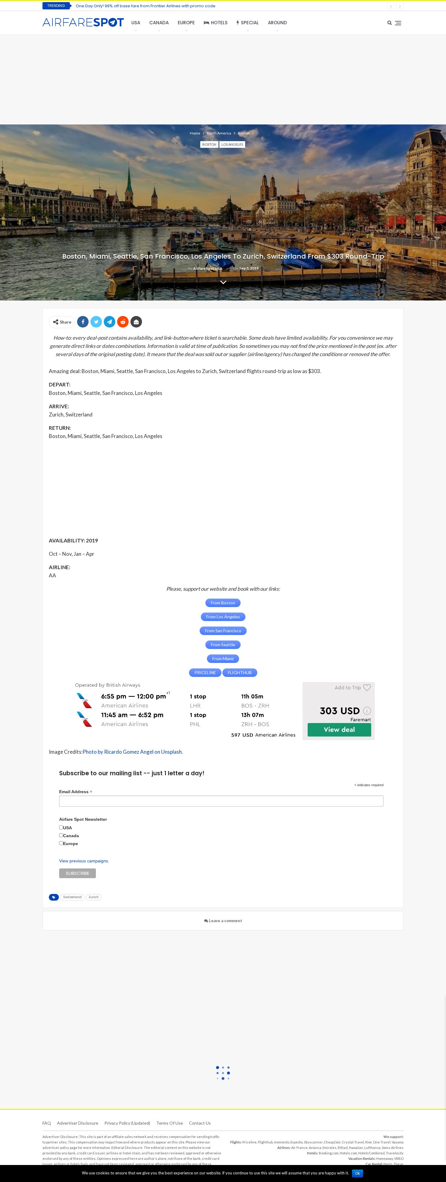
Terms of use (169, 1123)
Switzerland (72, 897)
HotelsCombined (371, 1153)
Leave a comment (225, 920)
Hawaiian (356, 1148)
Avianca (315, 1148)
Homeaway (384, 1158)
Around (277, 22)
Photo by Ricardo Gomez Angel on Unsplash (132, 752)
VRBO (399, 1158)
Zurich (94, 897)
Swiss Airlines (393, 1148)
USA (135, 22)
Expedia (296, 1142)
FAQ (46, 1123)
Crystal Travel (353, 1142)
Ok (357, 1173)
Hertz (387, 1164)
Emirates (329, 1148)
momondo (281, 1142)
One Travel (381, 1142)
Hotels (219, 22)
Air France (299, 1148)
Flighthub (265, 1142)
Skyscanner (313, 1142)
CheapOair (332, 1142)
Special (250, 22)
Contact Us (200, 1123)
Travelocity (395, 1153)
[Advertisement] (223, 79)
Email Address (75, 792)
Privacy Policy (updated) (127, 1123)
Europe (186, 22)
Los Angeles (232, 144)
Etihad (343, 1148)
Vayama (398, 1142)
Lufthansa (372, 1148)
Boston (209, 144)
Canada (159, 22)
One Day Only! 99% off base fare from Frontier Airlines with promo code (145, 6)
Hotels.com (348, 1153)
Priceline (249, 1142)
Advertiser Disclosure (77, 1123)
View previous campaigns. (84, 860)
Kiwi (368, 1142)
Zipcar (399, 1164)
